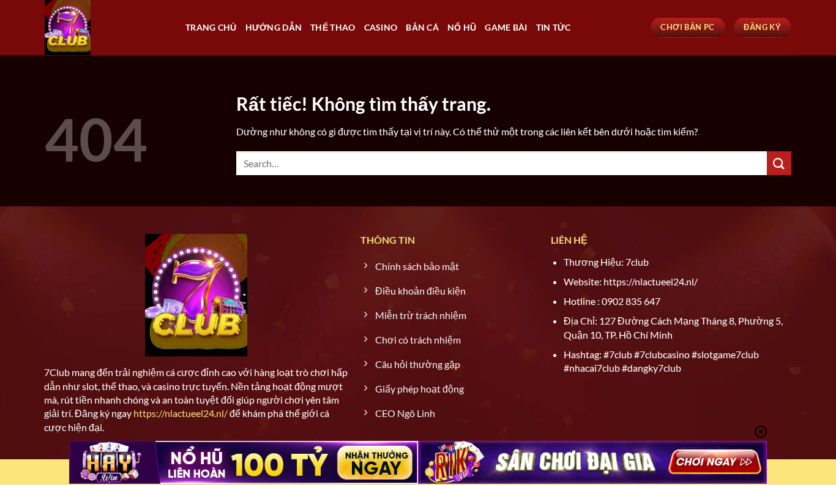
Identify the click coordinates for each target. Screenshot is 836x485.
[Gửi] (779, 163)
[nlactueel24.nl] (106, 27)
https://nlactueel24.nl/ (180, 413)
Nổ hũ (461, 27)
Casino (381, 27)
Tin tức (553, 27)
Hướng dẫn (273, 27)
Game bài (506, 27)
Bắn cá (422, 27)
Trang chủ (211, 27)
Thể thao (332, 27)
